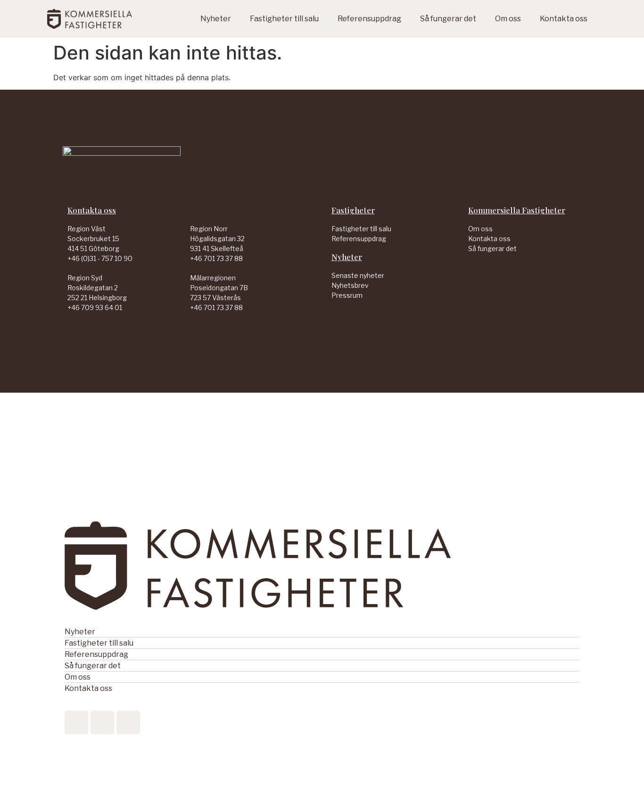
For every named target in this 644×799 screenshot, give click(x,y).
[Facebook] (93, 326)
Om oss (508, 18)
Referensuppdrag (369, 18)
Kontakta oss (563, 18)
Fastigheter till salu (284, 18)
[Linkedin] (72, 326)
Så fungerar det (448, 18)
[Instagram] (114, 326)
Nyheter (215, 18)
